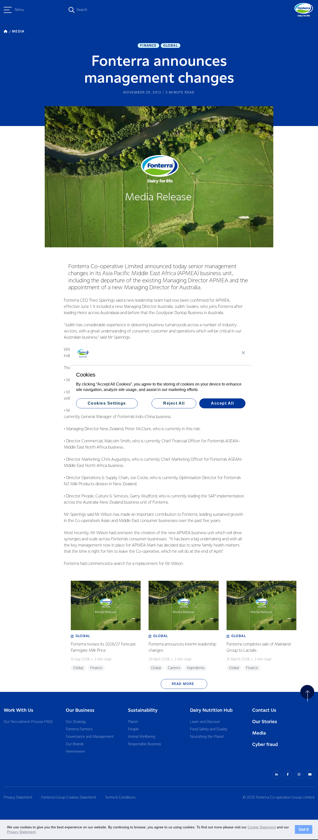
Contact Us (264, 710)
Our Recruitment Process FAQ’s (28, 722)
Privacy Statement (18, 797)
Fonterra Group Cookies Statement (68, 797)
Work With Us (18, 710)
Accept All (222, 403)
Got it (304, 829)
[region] (160, 378)
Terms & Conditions (120, 797)
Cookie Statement (262, 827)
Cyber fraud (265, 744)
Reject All (174, 403)
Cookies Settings (107, 403)
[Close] (243, 352)
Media (259, 733)
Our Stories (264, 721)
